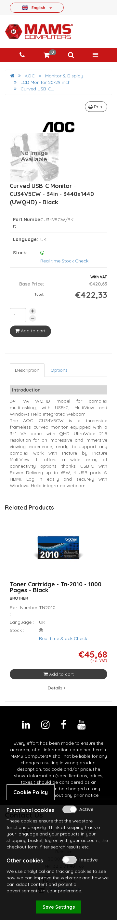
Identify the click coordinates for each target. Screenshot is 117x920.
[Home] (12, 76)
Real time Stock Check (64, 261)
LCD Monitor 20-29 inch (45, 82)
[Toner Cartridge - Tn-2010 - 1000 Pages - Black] (58, 552)
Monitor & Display (64, 76)
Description (27, 370)
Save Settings (59, 907)
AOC (30, 76)
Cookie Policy (30, 792)
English (38, 7)
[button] (70, 55)
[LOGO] (39, 31)
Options (59, 370)
